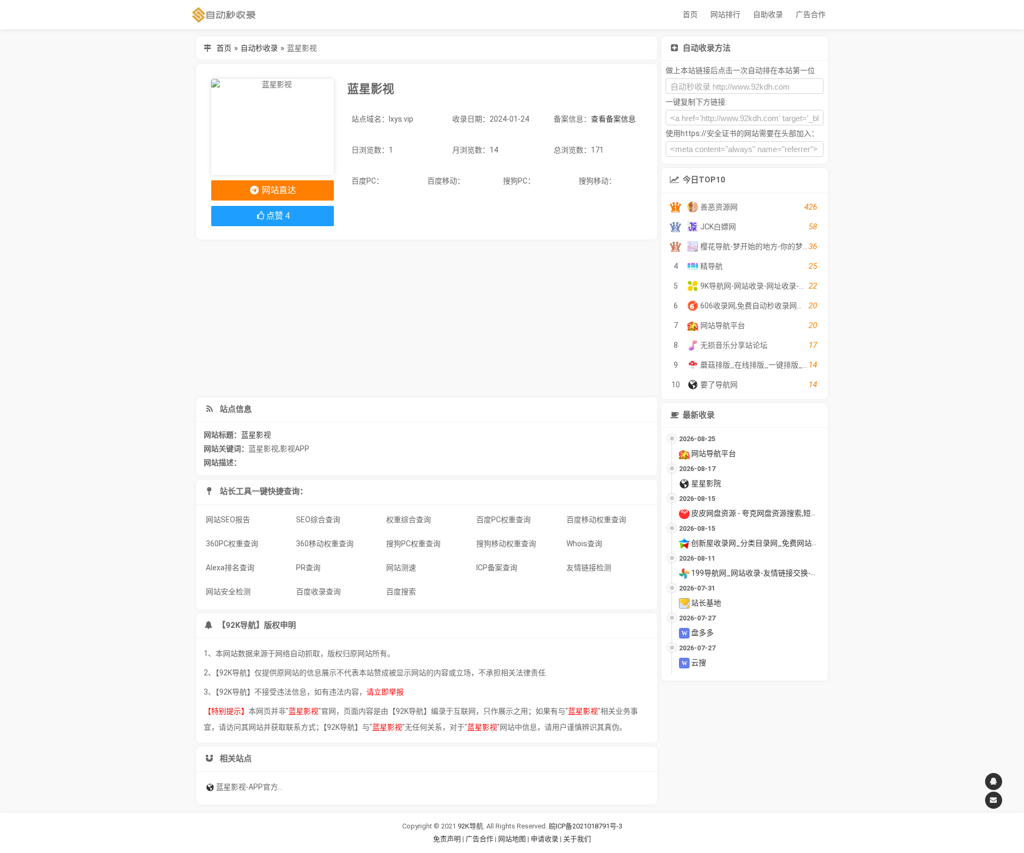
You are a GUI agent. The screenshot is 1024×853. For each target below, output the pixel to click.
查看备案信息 (613, 119)
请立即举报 (385, 692)
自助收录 (768, 14)
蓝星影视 (256, 435)
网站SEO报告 (228, 519)
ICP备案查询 (496, 567)
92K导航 (470, 826)
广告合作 (811, 14)
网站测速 (401, 567)
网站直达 (278, 190)
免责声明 (447, 839)
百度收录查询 (318, 591)
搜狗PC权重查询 (413, 543)
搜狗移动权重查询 (506, 543)
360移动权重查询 (325, 543)
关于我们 (577, 839)
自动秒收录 (259, 48)
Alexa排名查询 (230, 567)
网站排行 (725, 14)
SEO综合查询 (318, 519)
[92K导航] (224, 14)
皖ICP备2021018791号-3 (585, 826)
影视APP (294, 448)
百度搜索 (401, 591)
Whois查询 (584, 543)
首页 (690, 14)
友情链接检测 (588, 567)
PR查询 (308, 567)
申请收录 (544, 839)
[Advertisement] (426, 318)
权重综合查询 (408, 519)
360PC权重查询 (232, 543)
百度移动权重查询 (596, 519)
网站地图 (512, 839)
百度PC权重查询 (503, 519)
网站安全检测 (228, 591)
